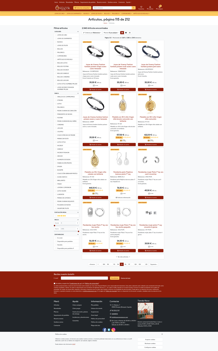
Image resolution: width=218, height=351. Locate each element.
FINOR (59, 184)
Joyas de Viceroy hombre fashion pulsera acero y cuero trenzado (95, 118)
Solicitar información (123, 197)
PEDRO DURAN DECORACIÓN (66, 111)
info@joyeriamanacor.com (90, 291)
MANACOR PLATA (63, 138)
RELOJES (107, 13)
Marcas (76, 2)
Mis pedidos (95, 305)
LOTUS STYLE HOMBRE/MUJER (67, 84)
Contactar (121, 2)
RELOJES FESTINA (63, 66)
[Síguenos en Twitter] (109, 329)
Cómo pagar (76, 308)
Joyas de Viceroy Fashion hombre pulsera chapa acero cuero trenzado (95, 66)
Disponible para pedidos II (65, 248)
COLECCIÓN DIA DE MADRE (66, 135)
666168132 (115, 314)
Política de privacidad (92, 283)
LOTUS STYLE (61, 142)
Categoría (57, 31)
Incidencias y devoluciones (80, 317)
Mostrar (110, 33)
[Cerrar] (162, 334)
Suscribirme (114, 278)
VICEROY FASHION (63, 152)
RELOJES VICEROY (63, 70)
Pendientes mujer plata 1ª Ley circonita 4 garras (150, 226)
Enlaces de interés (96, 308)
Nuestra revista (101, 2)
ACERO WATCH (62, 177)
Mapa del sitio (95, 325)
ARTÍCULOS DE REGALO (140, 13)
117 (129, 264)
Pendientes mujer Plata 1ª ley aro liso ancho (95, 226)
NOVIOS (86, 13)
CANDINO (60, 124)
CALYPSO (60, 131)
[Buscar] (134, 7)
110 (108, 264)
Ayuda (128, 2)
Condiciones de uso (75, 283)
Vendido (59, 245)
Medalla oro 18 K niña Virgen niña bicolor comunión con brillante (123, 119)
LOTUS (59, 104)
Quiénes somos (112, 2)
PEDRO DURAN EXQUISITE (65, 201)
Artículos (62, 2)
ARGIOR (60, 156)
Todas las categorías (82, 8)
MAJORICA (115, 13)
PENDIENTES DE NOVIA (64, 114)
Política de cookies (97, 322)
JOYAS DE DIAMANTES (74, 13)
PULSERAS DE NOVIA (64, 205)
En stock (59, 238)
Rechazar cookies (150, 343)
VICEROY (60, 145)
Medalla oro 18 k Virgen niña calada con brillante (95, 173)
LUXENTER (60, 194)
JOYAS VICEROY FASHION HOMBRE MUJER (65, 88)
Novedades (69, 2)
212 (146, 264)
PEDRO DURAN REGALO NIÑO (67, 121)
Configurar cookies (150, 347)
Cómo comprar (77, 305)
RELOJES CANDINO (63, 77)
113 (114, 264)
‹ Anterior (92, 264)
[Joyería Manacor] (63, 8)
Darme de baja (125, 278)
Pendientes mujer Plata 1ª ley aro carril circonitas (150, 173)
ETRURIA (60, 100)
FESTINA (60, 118)
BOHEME (60, 170)
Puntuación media (60, 212)
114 (118, 264)
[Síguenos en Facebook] (105, 329)
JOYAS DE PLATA (96, 13)
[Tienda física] (145, 310)
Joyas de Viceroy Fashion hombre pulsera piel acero (151, 65)
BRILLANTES (61, 180)
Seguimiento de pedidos (88, 2)
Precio (56, 220)
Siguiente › (153, 264)
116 (125, 264)
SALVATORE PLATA (63, 208)
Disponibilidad (59, 234)
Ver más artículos (123, 257)
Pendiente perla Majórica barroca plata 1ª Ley (123, 173)
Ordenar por (92, 33)
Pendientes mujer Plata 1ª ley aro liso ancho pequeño (123, 226)
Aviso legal (94, 315)
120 (136, 264)
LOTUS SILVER (61, 191)
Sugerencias (95, 312)
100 (104, 264)
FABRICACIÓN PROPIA (64, 163)
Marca (56, 93)
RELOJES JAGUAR (63, 80)
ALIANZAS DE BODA (63, 159)
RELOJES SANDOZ (63, 73)
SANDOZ (60, 149)
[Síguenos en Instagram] (113, 329)
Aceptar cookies (150, 339)
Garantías (75, 320)
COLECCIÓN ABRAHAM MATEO (67, 173)
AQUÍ (73, 344)
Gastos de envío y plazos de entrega (80, 313)
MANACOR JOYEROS (64, 198)
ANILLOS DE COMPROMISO (66, 97)
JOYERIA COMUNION (64, 187)
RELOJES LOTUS (62, 63)
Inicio (56, 2)
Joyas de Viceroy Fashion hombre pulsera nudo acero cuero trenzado (123, 66)
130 (140, 264)
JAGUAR (60, 128)
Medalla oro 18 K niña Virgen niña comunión (151, 118)
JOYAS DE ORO (59, 13)
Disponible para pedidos (65, 241)
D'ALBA (59, 166)
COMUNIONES (126, 13)
